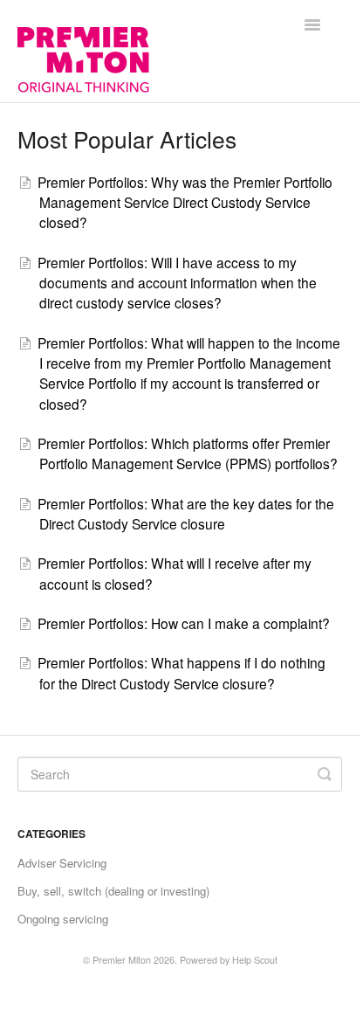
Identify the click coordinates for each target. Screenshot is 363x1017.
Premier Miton (121, 959)
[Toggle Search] (325, 774)
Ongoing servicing (62, 918)
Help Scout (254, 959)
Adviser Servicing (61, 862)
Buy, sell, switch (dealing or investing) (113, 890)
